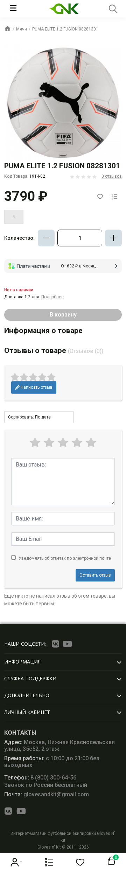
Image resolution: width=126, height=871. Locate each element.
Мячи (21, 29)
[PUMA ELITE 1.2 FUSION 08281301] (63, 102)
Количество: (19, 238)
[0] (110, 861)
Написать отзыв (36, 387)
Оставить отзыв (95, 575)
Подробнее (52, 296)
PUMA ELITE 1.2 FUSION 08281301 (65, 29)
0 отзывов (112, 176)
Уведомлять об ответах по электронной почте (65, 558)
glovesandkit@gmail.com (46, 794)
